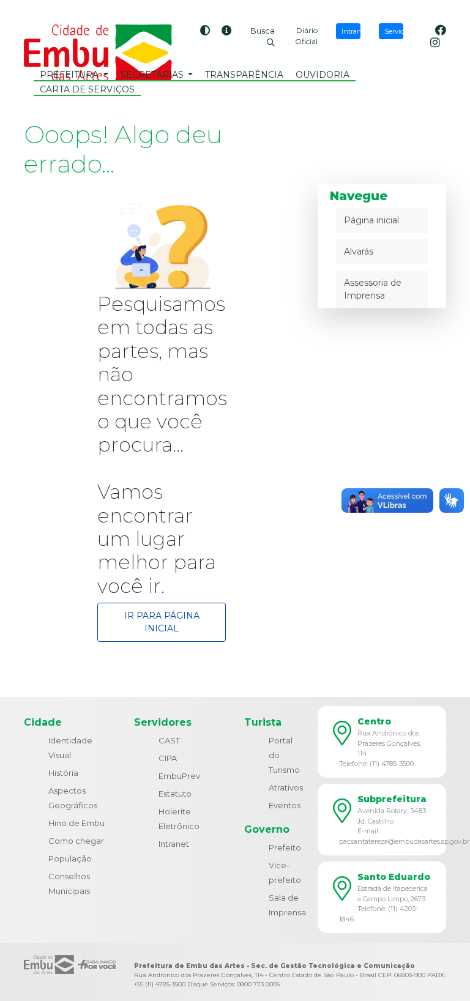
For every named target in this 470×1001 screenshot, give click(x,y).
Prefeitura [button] (70, 74)
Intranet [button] (350, 31)
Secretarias (153, 74)
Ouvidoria (322, 74)
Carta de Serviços (87, 89)
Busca (262, 30)
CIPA (168, 758)
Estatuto (175, 793)
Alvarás (358, 251)
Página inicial (371, 220)
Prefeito (285, 847)
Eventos (284, 805)
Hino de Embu (76, 823)
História (63, 773)
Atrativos (286, 787)
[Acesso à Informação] (227, 31)
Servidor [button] (393, 31)
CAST (169, 740)
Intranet (174, 844)
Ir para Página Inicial (162, 622)
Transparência (244, 74)
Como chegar (76, 841)
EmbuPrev (179, 776)
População (70, 858)
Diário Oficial (306, 36)
